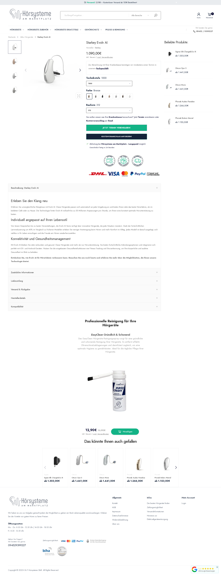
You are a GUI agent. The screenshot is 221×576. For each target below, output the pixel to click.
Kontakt (115, 503)
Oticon (74, 474)
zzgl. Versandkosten (105, 57)
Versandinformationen (155, 511)
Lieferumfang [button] (17, 280)
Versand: (91, 2)
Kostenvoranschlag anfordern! (116, 136)
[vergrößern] (79, 95)
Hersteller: (90, 47)
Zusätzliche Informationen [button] (22, 272)
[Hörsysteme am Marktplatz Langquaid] (194, 569)
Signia (46, 474)
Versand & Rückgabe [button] (20, 289)
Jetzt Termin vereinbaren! (116, 127)
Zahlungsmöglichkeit (155, 507)
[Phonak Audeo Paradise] (169, 103)
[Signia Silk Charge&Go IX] (169, 53)
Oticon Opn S (180, 68)
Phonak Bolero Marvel (184, 118)
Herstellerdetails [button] (18, 298)
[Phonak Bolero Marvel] (169, 120)
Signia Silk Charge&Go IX (185, 51)
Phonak (129, 474)
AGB (114, 507)
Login (184, 503)
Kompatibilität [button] (17, 306)
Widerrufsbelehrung (120, 519)
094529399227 (17, 545)
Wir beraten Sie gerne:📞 (203, 30)
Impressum (116, 511)
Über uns (115, 524)
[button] (80, 70)
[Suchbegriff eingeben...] (156, 15)
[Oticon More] (169, 87)
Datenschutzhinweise (120, 515)
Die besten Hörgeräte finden (158, 503)
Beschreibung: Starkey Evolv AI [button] (25, 187)
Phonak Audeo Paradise (185, 101)
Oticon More (180, 84)
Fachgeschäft (102, 68)
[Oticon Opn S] (169, 70)
